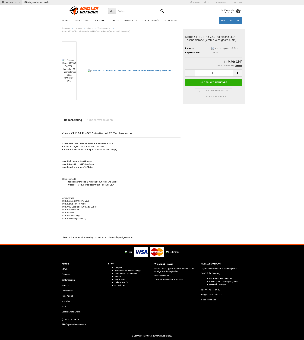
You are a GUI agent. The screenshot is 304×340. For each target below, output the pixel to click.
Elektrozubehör (150, 20)
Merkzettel (237, 2)
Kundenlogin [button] (221, 2)
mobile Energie (83, 20)
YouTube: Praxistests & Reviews (168, 279)
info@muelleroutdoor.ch (37, 2)
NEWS (64, 269)
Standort (65, 285)
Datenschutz (67, 291)
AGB (64, 306)
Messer (115, 20)
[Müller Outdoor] (83, 11)
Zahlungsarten (68, 280)
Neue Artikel (67, 296)
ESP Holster (130, 20)
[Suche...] (162, 11)
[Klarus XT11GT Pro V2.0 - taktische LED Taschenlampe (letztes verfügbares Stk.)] (130, 70)
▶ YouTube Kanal (208, 300)
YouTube (66, 301)
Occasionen (170, 20)
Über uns (66, 274)
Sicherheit (101, 20)
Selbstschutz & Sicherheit (125, 273)
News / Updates (161, 275)
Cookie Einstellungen (71, 312)
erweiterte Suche (230, 20)
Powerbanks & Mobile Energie (127, 270)
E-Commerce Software (142, 336)
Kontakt (196, 2)
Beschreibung (73, 120)
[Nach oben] (295, 335)
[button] (207, 2)
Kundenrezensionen (100, 120)
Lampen (66, 20)
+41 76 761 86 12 (12, 2)
